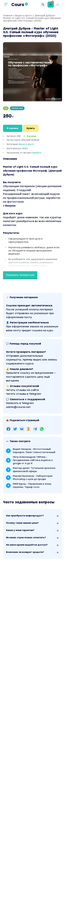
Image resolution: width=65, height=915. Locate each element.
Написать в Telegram (20, 403)
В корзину (12, 128)
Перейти (36, 153)
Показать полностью (20, 275)
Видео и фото (23, 15)
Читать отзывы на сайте (22, 390)
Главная (7, 15)
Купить (31, 128)
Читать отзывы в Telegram (23, 393)
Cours (19, 4)
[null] (8, 429)
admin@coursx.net (18, 407)
